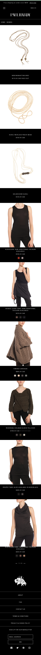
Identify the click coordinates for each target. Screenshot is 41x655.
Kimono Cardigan (20, 368)
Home (3, 22)
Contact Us (20, 609)
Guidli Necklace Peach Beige (20, 135)
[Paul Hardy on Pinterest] (23, 648)
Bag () (33, 8)
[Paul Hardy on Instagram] (29, 648)
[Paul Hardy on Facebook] (12, 648)
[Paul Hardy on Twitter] (18, 648)
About (20, 595)
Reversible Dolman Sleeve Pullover (20, 428)
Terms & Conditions (20, 616)
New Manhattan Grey (20, 75)
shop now (33, 2)
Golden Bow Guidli (20, 194)
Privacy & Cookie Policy (20, 623)
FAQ (20, 602)
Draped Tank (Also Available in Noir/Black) (20, 487)
